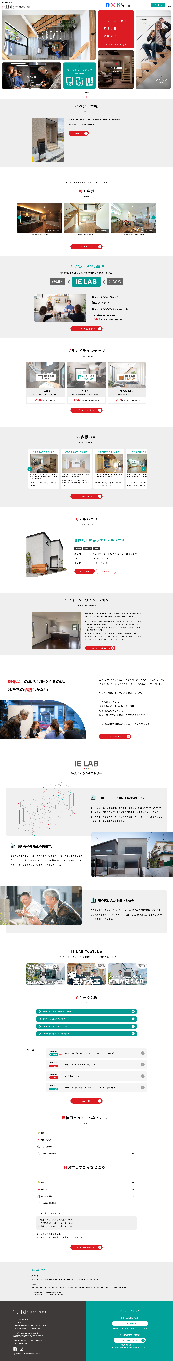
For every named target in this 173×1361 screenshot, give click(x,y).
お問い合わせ (157, 5)
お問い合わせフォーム (130, 1340)
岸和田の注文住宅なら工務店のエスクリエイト (27, 1354)
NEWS (141, 5)
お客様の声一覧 (86, 496)
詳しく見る (84, 571)
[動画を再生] (45, 974)
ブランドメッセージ (115, 736)
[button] (19, 217)
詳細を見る (78, 133)
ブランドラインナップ (86, 410)
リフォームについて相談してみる (100, 648)
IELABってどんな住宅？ (86, 329)
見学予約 (105, 571)
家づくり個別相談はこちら (86, 1247)
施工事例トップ (86, 247)
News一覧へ (86, 1101)
